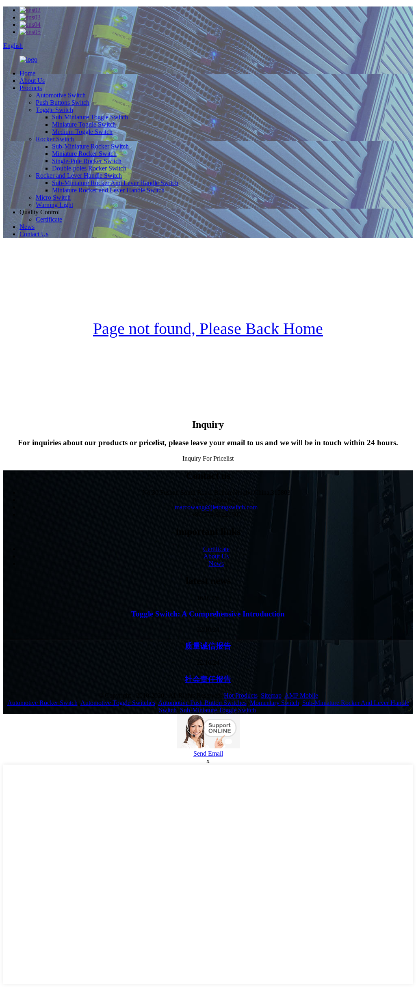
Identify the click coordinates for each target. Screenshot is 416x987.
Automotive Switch (61, 95)
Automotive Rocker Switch (42, 702)
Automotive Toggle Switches (117, 702)
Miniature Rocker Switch (84, 153)
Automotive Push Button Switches (202, 702)
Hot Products (241, 695)
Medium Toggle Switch (82, 131)
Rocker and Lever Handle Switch (79, 175)
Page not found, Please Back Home (208, 328)
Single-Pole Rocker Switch (86, 160)
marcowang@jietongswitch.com (216, 507)
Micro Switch (53, 197)
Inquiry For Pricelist (208, 458)
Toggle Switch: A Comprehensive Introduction (208, 614)
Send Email (208, 753)
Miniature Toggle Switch (84, 124)
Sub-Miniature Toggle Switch (90, 117)
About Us (32, 80)
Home (27, 73)
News (27, 226)
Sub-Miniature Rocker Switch (90, 146)
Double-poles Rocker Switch (89, 168)
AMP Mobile (301, 695)
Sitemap (271, 695)
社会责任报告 (208, 679)
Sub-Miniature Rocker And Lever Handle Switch (115, 182)
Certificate (49, 219)
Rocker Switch (55, 139)
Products (31, 87)
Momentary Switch (274, 702)
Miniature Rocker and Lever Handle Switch (108, 190)
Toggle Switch (54, 109)
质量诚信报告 (208, 646)
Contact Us (34, 234)
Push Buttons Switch (62, 102)
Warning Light (54, 204)
